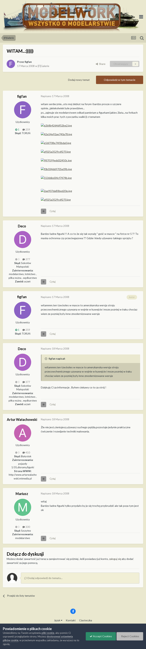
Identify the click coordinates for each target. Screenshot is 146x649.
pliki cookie (48, 632)
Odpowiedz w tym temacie (119, 79)
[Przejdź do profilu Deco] (22, 239)
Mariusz (22, 494)
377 (27, 259)
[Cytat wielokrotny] (43, 211)
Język (57, 620)
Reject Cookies (130, 636)
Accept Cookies (102, 636)
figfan (28, 61)
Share (101, 63)
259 (27, 129)
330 (27, 526)
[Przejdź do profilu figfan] (11, 64)
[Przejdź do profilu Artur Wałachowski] (22, 433)
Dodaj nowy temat (79, 79)
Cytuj (53, 211)
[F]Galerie (43, 66)
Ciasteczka (85, 620)
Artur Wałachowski (22, 419)
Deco (22, 226)
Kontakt (71, 620)
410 (27, 452)
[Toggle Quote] (46, 358)
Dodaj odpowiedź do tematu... (45, 578)
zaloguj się (115, 558)
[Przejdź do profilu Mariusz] (22, 507)
